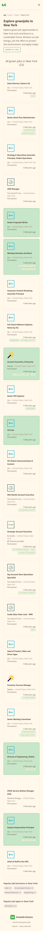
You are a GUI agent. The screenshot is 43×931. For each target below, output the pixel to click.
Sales (8, 888)
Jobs (10, 15)
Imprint (15, 926)
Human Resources (13, 892)
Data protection (25, 926)
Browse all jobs (12, 49)
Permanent (10, 906)
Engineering (30, 892)
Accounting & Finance (24, 888)
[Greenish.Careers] (4, 5)
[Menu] (39, 5)
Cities (16, 15)
